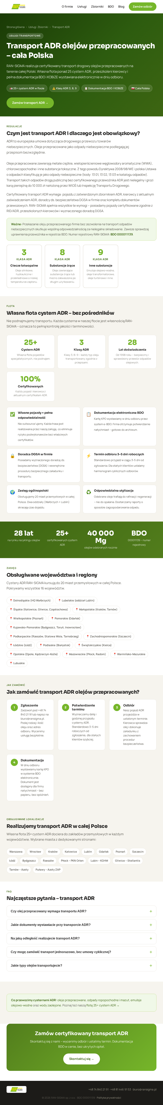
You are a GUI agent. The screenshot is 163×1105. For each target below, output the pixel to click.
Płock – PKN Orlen (72, 860)
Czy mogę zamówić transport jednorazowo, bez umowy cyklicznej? (81, 952)
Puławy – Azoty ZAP (48, 869)
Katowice (71, 851)
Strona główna (15, 27)
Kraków (53, 851)
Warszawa (15, 851)
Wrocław (35, 851)
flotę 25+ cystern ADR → (102, 1005)
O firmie (67, 6)
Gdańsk (104, 851)
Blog (121, 6)
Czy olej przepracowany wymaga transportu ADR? (81, 911)
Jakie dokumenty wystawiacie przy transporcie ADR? (81, 924)
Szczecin (138, 851)
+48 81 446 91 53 (120, 1089)
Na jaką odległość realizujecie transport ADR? (81, 938)
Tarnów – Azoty (18, 869)
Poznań (120, 851)
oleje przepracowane (71, 1000)
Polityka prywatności (109, 1097)
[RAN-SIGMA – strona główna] (18, 7)
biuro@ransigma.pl (144, 1089)
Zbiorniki (97, 6)
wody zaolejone (50, 1005)
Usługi (82, 6)
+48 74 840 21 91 (98, 1089)
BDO (111, 6)
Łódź (12, 860)
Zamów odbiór (142, 6)
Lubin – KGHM (99, 860)
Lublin (88, 851)
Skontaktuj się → (81, 1059)
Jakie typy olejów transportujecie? (81, 965)
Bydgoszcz (29, 860)
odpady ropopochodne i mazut (108, 1000)
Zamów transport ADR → (30, 103)
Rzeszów (48, 860)
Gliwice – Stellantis (127, 860)
